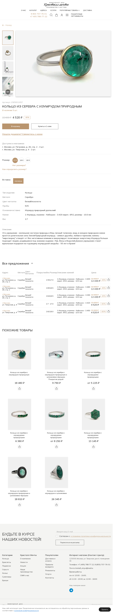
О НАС (23, 10)
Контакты (49, 578)
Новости (24, 562)
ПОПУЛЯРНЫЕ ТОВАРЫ (69, 10)
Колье (5, 573)
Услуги (48, 574)
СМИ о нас (24, 575)
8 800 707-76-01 (39, 14)
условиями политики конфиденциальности (91, 536)
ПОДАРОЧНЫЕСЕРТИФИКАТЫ (77, 15)
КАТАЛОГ (33, 10)
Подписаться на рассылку (69, 542)
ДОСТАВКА (87, 10)
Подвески (6, 566)
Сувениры (6, 577)
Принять (105, 609)
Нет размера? (19, 165)
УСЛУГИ (53, 10)
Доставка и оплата (50, 559)
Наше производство (26, 570)
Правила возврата (49, 565)
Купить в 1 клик (45, 126)
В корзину (15, 126)
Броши (5, 580)
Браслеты (6, 562)
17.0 (15, 160)
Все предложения (15, 263)
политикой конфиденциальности (26, 611)
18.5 (28, 160)
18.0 (21, 160)
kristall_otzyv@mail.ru (84, 568)
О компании (25, 558)
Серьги (5, 569)
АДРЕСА (43, 10)
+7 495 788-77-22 (38, 16)
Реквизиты (50, 570)
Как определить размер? (14, 169)
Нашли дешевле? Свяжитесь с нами (22, 134)
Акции (23, 566)
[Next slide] (7, 91)
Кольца (5, 558)
